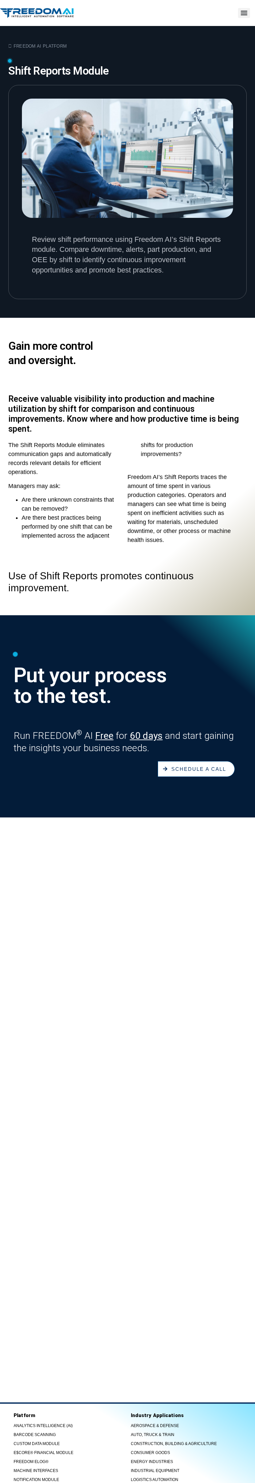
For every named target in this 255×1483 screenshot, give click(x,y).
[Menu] (244, 13)
